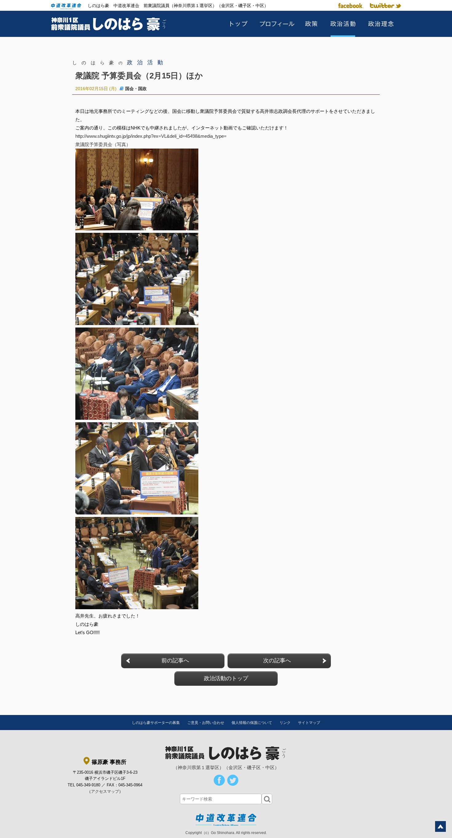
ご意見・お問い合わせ (205, 723)
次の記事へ (277, 660)
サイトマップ (309, 723)
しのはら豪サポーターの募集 (156, 723)
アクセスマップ (105, 791)
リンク (285, 723)
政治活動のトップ (226, 678)
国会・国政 (136, 88)
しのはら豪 (120, 62)
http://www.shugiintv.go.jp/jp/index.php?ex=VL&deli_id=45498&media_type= (151, 136)
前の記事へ (175, 660)
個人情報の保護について (252, 723)
